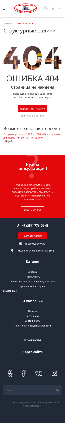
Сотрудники (32, 315)
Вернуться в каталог (32, 115)
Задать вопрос (32, 209)
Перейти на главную (32, 108)
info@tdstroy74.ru (35, 243)
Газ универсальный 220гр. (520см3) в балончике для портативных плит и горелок (32, 135)
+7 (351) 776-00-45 (35, 225)
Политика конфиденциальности (32, 325)
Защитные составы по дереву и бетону (33, 281)
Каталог (32, 262)
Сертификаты (32, 320)
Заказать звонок (32, 235)
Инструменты (32, 276)
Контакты (32, 340)
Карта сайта (32, 352)
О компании (33, 301)
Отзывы (32, 311)
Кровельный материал (32, 286)
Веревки (32, 271)
